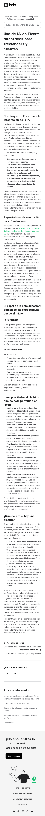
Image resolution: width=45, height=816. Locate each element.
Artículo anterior (15, 643)
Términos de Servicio (22, 788)
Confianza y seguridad (29, 17)
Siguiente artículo (29, 650)
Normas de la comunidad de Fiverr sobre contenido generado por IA (22, 231)
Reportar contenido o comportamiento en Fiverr (21, 717)
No (15, 673)
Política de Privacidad (22, 793)
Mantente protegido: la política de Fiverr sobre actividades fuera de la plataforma (21, 697)
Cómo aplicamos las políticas (16, 703)
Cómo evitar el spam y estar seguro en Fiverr (21, 709)
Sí (7, 673)
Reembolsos (9, 723)
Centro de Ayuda (10, 17)
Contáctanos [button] (14, 756)
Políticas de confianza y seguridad (20, 19)
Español (21, 804)
